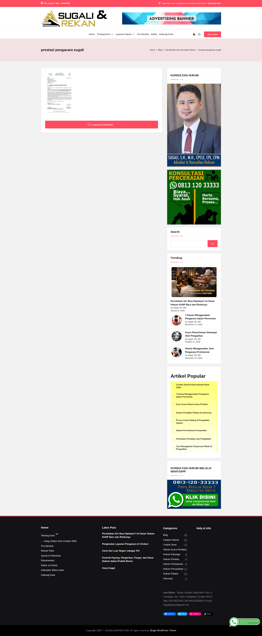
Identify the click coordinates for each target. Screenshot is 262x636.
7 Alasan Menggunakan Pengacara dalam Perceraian (200, 317)
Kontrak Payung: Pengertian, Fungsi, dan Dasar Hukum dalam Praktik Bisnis (128, 559)
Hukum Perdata (171, 559)
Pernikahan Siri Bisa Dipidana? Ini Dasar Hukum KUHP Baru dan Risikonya (193, 303)
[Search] (213, 243)
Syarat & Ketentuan (51, 555)
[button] (212, 34)
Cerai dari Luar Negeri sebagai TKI (120, 551)
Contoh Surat (170, 544)
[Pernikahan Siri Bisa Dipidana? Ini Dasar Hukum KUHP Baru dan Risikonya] (194, 282)
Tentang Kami (48, 535)
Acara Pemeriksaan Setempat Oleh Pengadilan (201, 334)
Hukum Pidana (170, 573)
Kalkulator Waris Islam (52, 570)
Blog (165, 535)
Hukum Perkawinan (173, 564)
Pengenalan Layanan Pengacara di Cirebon (125, 544)
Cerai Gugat (108, 568)
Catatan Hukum (171, 540)
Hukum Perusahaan (173, 569)
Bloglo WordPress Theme (163, 630)
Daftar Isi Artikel (49, 565)
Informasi (168, 578)
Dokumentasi (47, 560)
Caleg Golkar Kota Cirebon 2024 (60, 541)
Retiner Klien (47, 551)
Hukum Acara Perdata (174, 549)
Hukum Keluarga (171, 554)
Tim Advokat (47, 546)
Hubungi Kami (48, 575)
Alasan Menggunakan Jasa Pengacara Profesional (199, 350)
